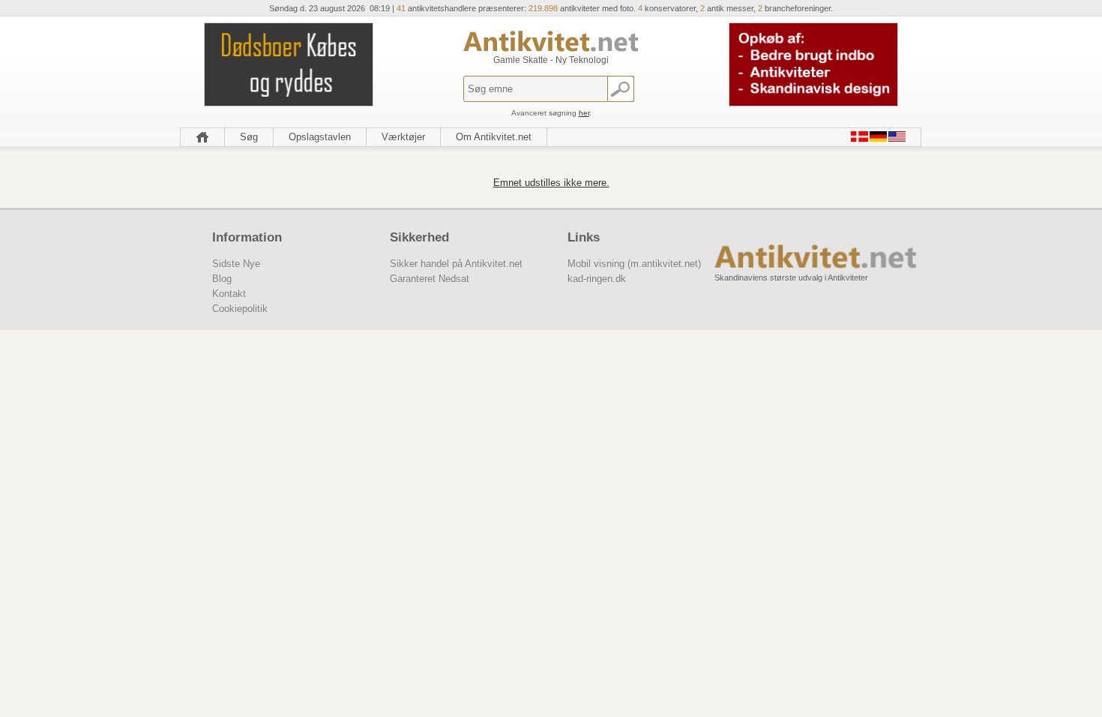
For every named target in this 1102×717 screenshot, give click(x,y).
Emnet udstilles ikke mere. (551, 182)
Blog (222, 278)
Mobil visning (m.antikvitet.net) (634, 263)
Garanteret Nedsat (429, 278)
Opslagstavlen (320, 136)
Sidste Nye (236, 263)
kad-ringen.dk (596, 278)
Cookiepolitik (240, 308)
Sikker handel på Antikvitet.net (456, 263)
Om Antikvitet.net (494, 136)
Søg (249, 136)
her (584, 113)
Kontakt (229, 293)
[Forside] (202, 137)
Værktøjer (403, 136)
